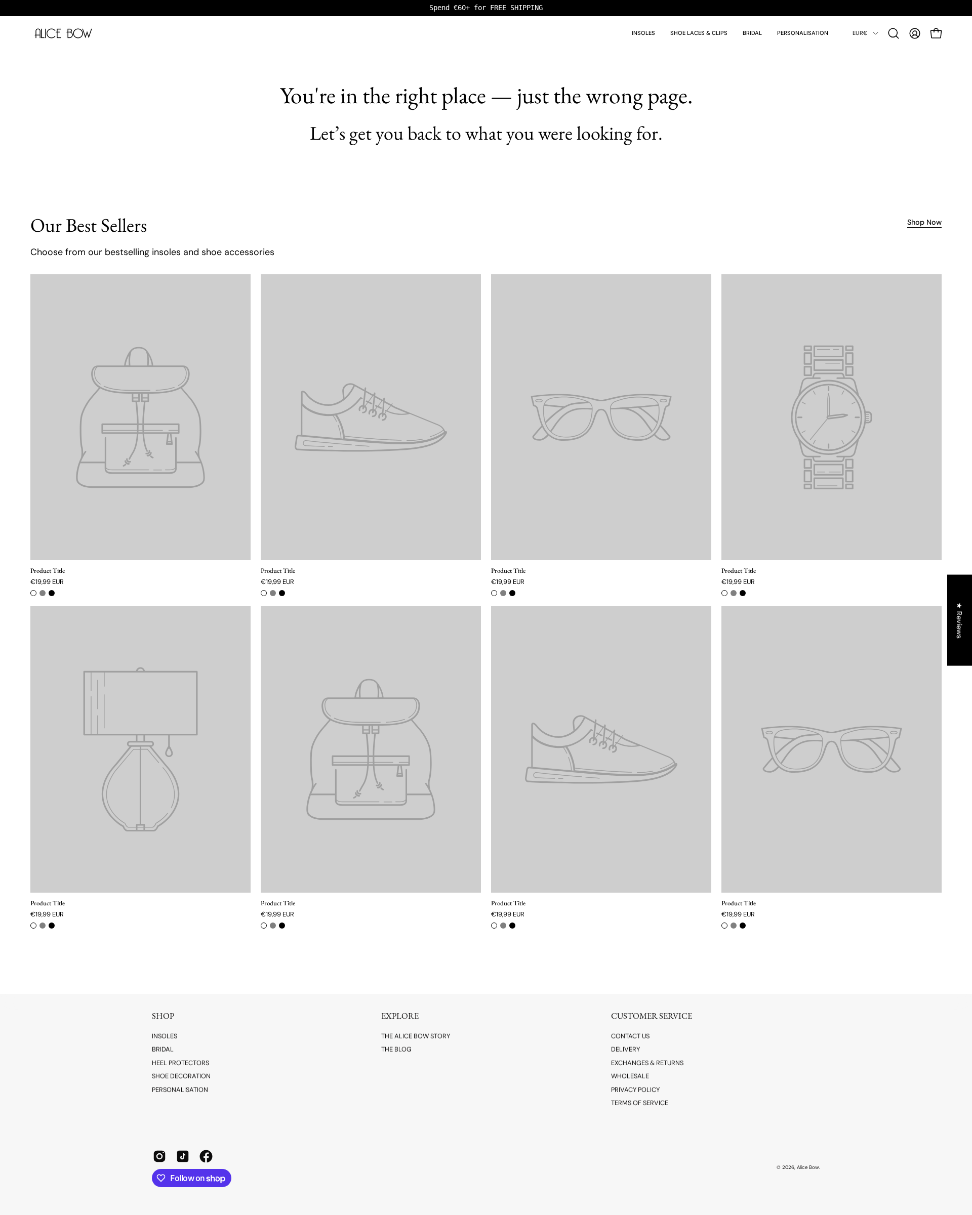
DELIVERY (625, 1049)
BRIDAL (163, 1049)
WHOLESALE (630, 1076)
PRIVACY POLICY (635, 1089)
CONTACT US (630, 1036)
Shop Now (924, 222)
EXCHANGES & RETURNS (647, 1063)
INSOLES (164, 1036)
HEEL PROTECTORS (180, 1063)
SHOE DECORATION (181, 1076)
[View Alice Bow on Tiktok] (182, 1156)
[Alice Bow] (63, 33)
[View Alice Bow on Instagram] (159, 1156)
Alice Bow (808, 1167)
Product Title (47, 571)
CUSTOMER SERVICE (651, 1016)
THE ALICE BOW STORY (415, 1036)
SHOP (163, 1016)
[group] (486, 8)
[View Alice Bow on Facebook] (206, 1156)
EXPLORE (400, 1016)
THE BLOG (396, 1049)
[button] (893, 33)
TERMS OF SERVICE (639, 1103)
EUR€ (860, 32)
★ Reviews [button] (959, 620)
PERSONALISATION (180, 1089)
